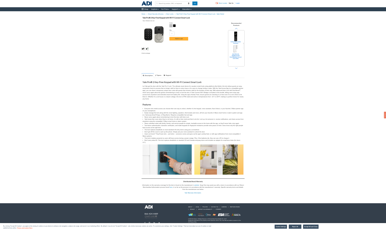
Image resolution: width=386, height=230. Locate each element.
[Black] (174, 25)
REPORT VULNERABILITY (205, 209)
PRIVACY (192, 209)
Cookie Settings (281, 226)
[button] (385, 115)
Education (186, 9)
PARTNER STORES (235, 207)
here (171, 187)
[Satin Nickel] (171, 25)
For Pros (164, 9)
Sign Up (231, 3)
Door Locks (170, 14)
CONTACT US (214, 207)
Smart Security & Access (156, 14)
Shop (146, 9)
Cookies (218, 209)
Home (143, 14)
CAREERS (224, 207)
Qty (170, 30)
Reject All (295, 226)
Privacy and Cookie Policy (24, 228)
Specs (159, 75)
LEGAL (197, 207)
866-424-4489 (151, 214)
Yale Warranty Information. (193, 193)
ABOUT (190, 207)
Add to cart (179, 39)
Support (175, 9)
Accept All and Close (310, 226)
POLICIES (205, 207)
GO (195, 3)
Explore (154, 9)
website (196, 185)
